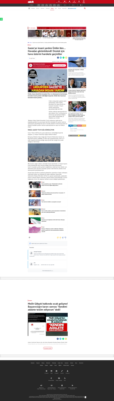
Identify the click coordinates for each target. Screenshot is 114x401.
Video (51, 373)
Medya (41, 365)
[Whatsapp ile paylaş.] (63, 57)
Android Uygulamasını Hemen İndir (72, 388)
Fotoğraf (56, 373)
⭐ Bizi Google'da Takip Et (59, 65)
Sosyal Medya (51, 380)
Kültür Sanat (66, 365)
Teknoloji (48, 8)
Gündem (33, 8)
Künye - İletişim (59, 380)
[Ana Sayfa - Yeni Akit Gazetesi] (31, 2)
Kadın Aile (64, 8)
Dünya (52, 8)
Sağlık (51, 365)
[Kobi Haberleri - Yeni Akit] (72, 8)
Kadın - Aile (60, 363)
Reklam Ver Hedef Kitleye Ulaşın (41, 388)
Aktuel (59, 8)
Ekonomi (42, 8)
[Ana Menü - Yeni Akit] (29, 8)
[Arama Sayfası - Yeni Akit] (84, 8)
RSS (65, 380)
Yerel (55, 365)
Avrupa (72, 365)
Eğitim (60, 365)
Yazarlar (62, 373)
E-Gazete (46, 373)
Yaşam (46, 365)
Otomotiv (81, 363)
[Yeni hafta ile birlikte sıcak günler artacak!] (47, 205)
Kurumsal (67, 373)
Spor (56, 8)
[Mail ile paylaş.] (66, 57)
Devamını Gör (47, 348)
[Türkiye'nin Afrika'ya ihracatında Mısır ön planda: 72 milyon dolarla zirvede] (47, 196)
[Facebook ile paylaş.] (57, 338)
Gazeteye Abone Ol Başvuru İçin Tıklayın (52, 388)
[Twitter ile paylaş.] (60, 57)
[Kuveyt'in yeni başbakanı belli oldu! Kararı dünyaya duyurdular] (47, 223)
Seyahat (66, 363)
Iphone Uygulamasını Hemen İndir (62, 388)
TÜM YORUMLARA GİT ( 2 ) (47, 270)
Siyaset (37, 8)
